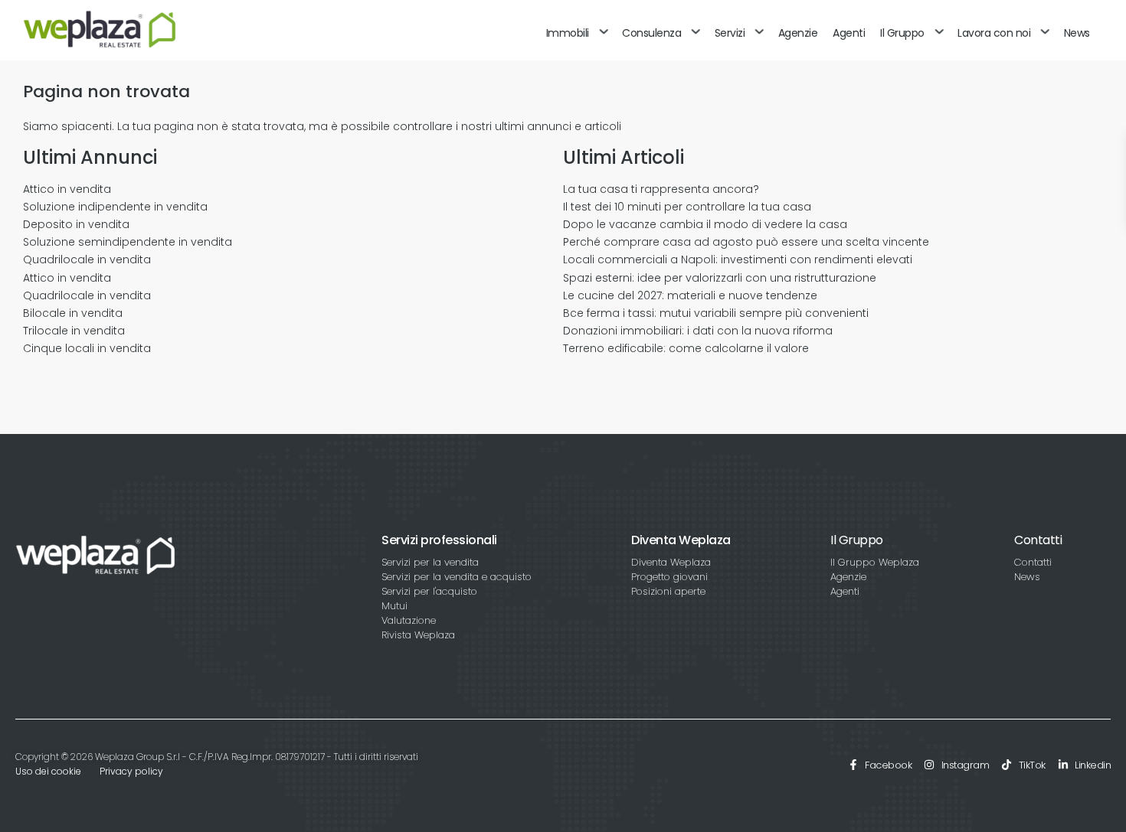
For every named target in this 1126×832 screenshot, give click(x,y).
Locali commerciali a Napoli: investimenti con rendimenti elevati (737, 259)
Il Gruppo (902, 33)
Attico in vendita (67, 189)
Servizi (730, 33)
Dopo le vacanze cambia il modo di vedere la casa (705, 224)
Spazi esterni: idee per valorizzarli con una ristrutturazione (719, 277)
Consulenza (651, 33)
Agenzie (798, 33)
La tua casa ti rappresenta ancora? (661, 189)
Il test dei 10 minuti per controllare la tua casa (687, 206)
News (1077, 33)
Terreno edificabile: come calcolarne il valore (686, 348)
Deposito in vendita (76, 224)
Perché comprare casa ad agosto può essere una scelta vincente (746, 242)
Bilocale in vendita (73, 313)
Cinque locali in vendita (87, 348)
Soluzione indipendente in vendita (115, 206)
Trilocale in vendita (74, 330)
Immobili (567, 33)
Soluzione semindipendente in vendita (127, 242)
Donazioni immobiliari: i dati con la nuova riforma (698, 330)
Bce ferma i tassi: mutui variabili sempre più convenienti (716, 313)
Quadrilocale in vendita (87, 259)
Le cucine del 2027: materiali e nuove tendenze (690, 295)
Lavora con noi (993, 33)
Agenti (849, 33)
